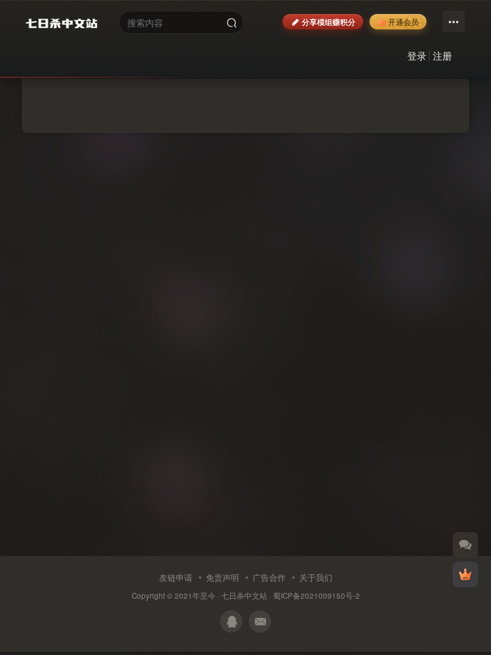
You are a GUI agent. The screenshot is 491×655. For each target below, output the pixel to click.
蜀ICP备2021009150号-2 (316, 595)
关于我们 (315, 577)
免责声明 (222, 577)
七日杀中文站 (244, 595)
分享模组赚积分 (328, 21)
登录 (416, 55)
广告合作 (269, 577)
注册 (442, 55)
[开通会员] (465, 574)
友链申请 (175, 577)
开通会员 (403, 21)
